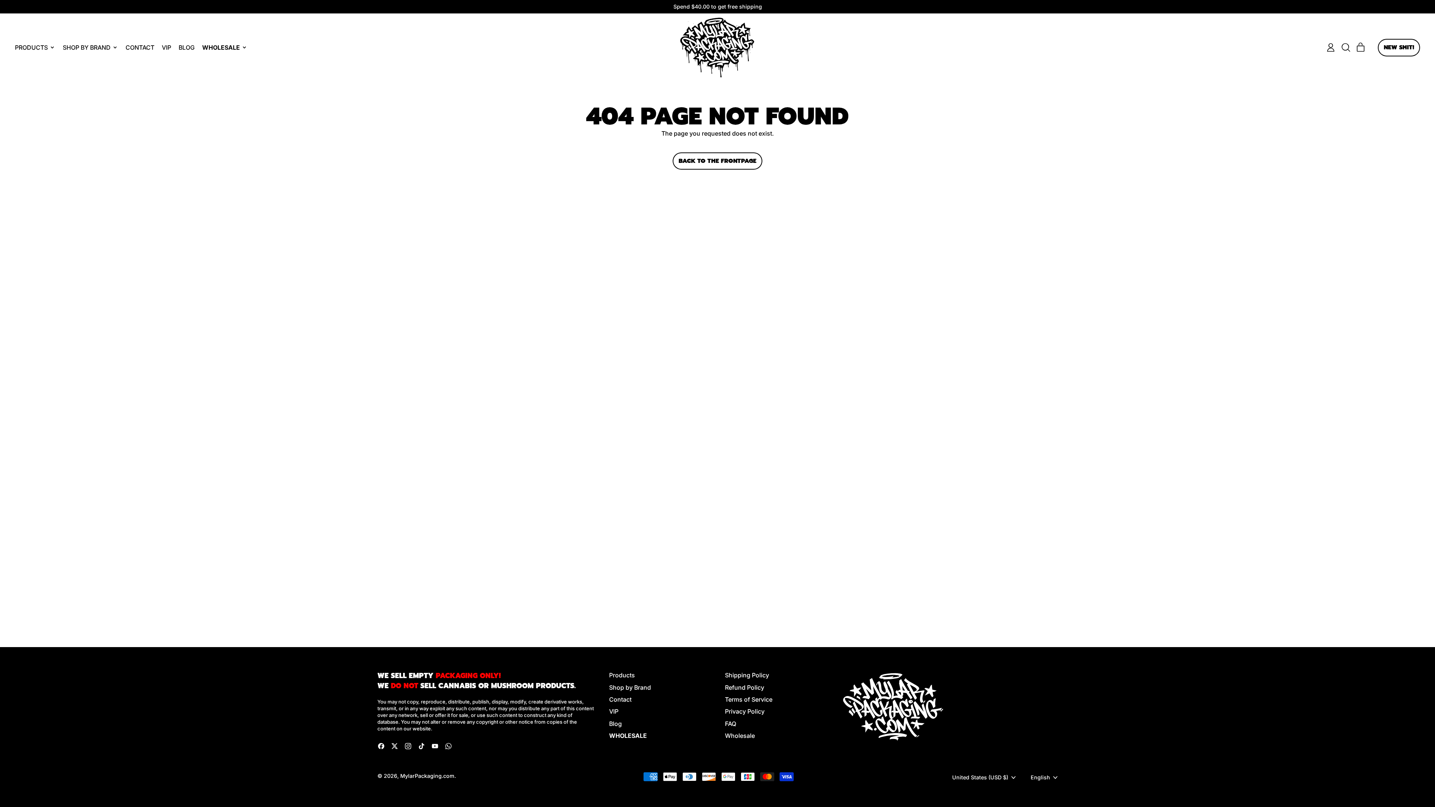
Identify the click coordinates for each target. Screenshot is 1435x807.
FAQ (730, 723)
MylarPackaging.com (427, 776)
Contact (140, 47)
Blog (187, 47)
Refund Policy (744, 687)
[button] (1345, 47)
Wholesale (740, 735)
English (1040, 777)
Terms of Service (748, 699)
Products (622, 675)
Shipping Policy (747, 675)
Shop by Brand (630, 687)
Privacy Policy (745, 711)
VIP (166, 47)
